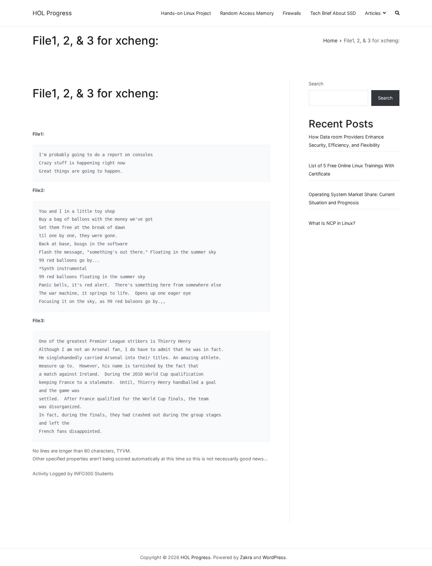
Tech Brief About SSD (333, 13)
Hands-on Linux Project (186, 13)
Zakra (246, 557)
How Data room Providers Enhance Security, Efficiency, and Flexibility (346, 141)
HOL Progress (52, 13)
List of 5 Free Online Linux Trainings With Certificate (351, 169)
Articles (373, 13)
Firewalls (292, 13)
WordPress (274, 557)
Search (316, 83)
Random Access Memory (247, 13)
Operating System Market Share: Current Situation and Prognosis (352, 198)
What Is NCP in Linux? (332, 223)
